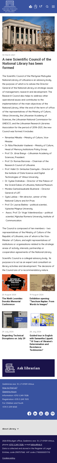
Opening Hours (9, 391)
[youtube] (41, 414)
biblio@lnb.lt (36, 444)
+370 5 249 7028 (21, 395)
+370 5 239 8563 (9, 407)
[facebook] (29, 414)
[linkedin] (35, 414)
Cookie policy (8, 458)
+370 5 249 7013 (21, 399)
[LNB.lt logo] (9, 6)
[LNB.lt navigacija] (53, 7)
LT (40, 6)
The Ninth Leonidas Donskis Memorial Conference (12, 301)
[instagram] (47, 414)
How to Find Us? (9, 388)
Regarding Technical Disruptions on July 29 (13, 337)
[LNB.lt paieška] (47, 6)
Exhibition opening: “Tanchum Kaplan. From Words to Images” (42, 301)
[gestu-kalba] (35, 6)
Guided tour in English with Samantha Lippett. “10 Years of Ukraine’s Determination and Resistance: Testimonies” (41, 342)
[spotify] (53, 414)
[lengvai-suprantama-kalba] (30, 6)
